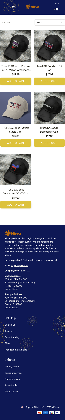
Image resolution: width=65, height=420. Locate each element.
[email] (19, 265)
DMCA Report (53, 407)
